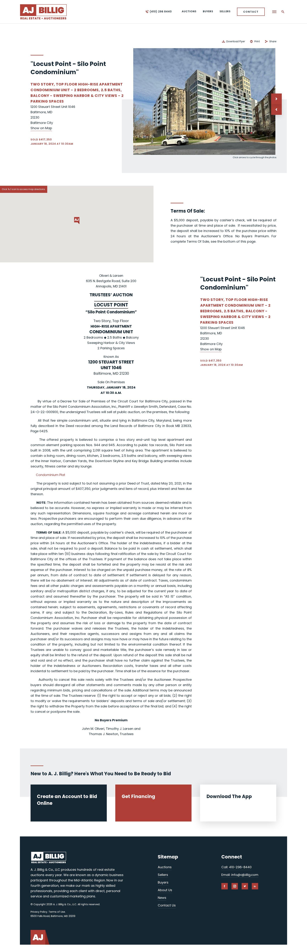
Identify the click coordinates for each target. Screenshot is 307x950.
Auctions (165, 867)
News (162, 897)
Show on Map (41, 128)
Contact (250, 12)
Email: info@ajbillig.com (239, 875)
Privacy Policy (39, 912)
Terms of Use (57, 912)
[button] (276, 109)
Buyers (163, 882)
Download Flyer (235, 41)
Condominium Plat (50, 475)
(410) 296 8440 (161, 11)
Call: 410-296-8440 (236, 867)
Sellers (163, 875)
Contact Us (167, 905)
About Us (165, 890)
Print (257, 41)
